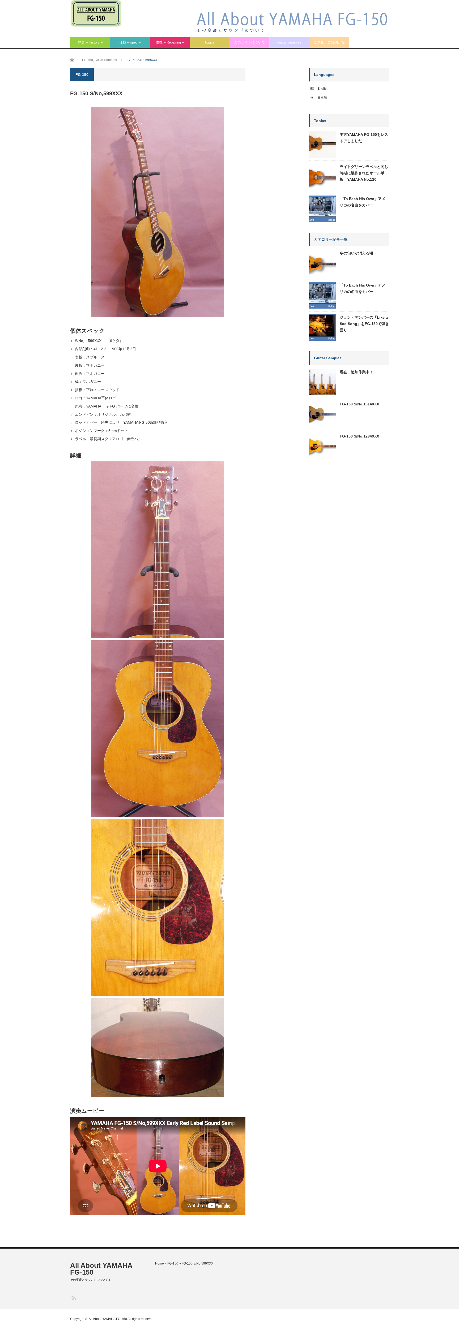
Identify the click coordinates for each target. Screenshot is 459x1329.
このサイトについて (249, 42)
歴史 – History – (90, 42)
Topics (210, 42)
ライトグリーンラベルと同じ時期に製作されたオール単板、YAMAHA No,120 (364, 172)
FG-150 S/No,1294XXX (359, 436)
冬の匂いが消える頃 (356, 253)
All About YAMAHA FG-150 (101, 1268)
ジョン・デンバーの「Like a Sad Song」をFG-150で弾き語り (364, 323)
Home (159, 1263)
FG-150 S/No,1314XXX (359, 404)
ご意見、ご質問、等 (329, 42)
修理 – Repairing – (170, 42)
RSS (73, 1298)
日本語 (322, 97)
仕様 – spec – (130, 42)
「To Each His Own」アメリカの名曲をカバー (362, 202)
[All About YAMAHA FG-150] (95, 13)
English (322, 88)
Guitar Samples (289, 42)
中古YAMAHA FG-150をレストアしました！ (364, 137)
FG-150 (172, 1263)
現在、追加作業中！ (356, 372)
